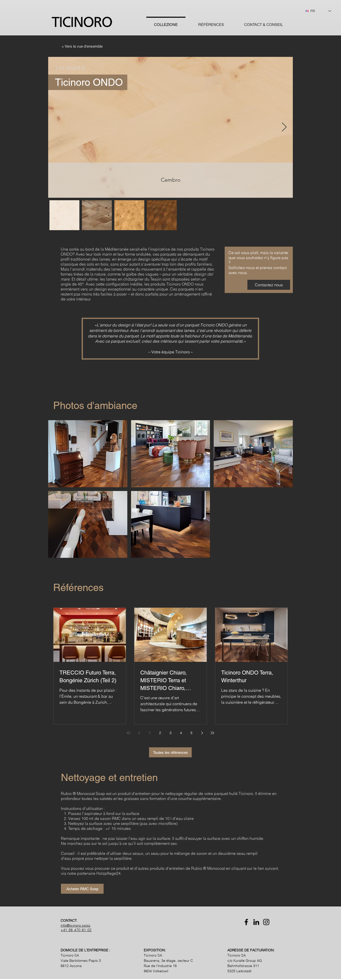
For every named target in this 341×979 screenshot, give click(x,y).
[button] (87, 453)
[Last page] (212, 732)
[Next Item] (284, 127)
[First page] (128, 732)
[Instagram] (266, 922)
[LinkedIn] (256, 922)
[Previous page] (139, 732)
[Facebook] (246, 922)
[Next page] (201, 732)
